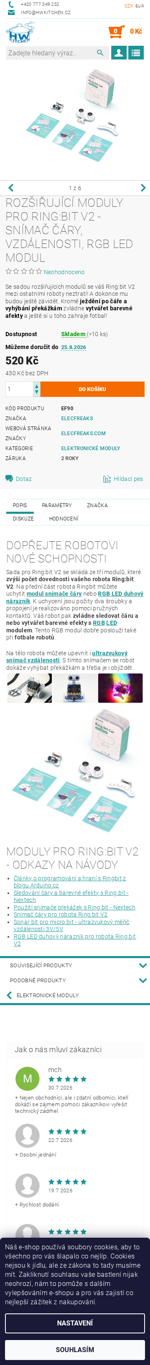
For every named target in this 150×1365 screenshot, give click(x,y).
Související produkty (41, 965)
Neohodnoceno (64, 272)
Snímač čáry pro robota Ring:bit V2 (61, 914)
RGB (99, 622)
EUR (139, 6)
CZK (129, 6)
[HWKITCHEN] (20, 32)
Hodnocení (64, 519)
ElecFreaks (77, 418)
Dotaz (24, 479)
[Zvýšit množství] (36, 385)
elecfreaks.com (83, 433)
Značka (97, 505)
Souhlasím (75, 1350)
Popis (20, 505)
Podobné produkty (38, 980)
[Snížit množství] (36, 393)
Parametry (57, 505)
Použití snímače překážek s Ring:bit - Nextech (74, 907)
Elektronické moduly (90, 448)
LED (111, 622)
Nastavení (75, 1323)
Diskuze (23, 519)
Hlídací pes (128, 479)
